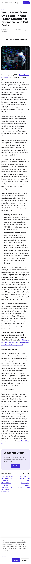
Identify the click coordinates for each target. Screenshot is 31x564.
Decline (24, 560)
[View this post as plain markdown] (25, 30)
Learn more (5, 556)
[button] (2, 3)
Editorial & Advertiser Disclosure (16, 39)
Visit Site (15, 466)
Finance (26, 2)
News (3, 9)
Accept (16, 560)
